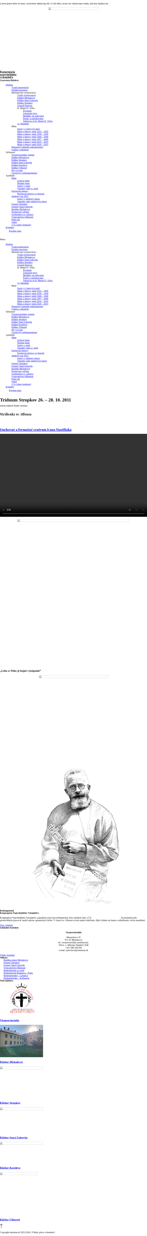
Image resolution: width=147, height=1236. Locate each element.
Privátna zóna (15, 231)
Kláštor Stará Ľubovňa (27, 100)
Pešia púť (15, 219)
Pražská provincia (19, 90)
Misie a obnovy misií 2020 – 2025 (32, 144)
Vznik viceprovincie (26, 95)
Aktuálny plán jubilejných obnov (32, 201)
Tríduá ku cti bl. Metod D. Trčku (38, 121)
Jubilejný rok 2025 (19, 196)
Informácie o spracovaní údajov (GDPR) (74, 1232)
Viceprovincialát (9, 1020)
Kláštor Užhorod (19, 168)
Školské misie (23, 183)
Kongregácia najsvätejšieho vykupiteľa (9, 75)
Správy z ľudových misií (28, 129)
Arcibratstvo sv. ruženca (22, 214)
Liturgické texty (30, 113)
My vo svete (17, 170)
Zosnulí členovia (24, 105)
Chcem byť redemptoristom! (24, 173)
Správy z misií (23, 186)
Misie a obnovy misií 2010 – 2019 (32, 142)
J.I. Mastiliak (23, 124)
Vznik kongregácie (20, 87)
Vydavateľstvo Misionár (22, 217)
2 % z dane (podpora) (21, 225)
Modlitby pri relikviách (33, 116)
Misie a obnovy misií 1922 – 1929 (32, 131)
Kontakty (10, 227)
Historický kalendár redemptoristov (27, 147)
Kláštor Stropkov (25, 103)
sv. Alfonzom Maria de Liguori (106, 917)
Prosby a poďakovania (33, 118)
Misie (14, 178)
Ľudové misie (23, 181)
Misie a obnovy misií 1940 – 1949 (32, 136)
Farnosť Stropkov (19, 204)
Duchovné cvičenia (20, 212)
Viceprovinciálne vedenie (22, 155)
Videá (14, 222)
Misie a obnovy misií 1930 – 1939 (32, 134)
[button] (73, 239)
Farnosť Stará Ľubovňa (22, 206)
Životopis (27, 111)
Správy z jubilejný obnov (28, 199)
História (9, 85)
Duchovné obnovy (19, 191)
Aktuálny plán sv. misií (27, 188)
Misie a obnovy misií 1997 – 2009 (32, 139)
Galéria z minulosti (20, 149)
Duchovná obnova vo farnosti (30, 194)
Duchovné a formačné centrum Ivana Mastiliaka (35, 429)
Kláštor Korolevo (19, 165)
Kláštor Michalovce (26, 98)
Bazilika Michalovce (20, 209)
